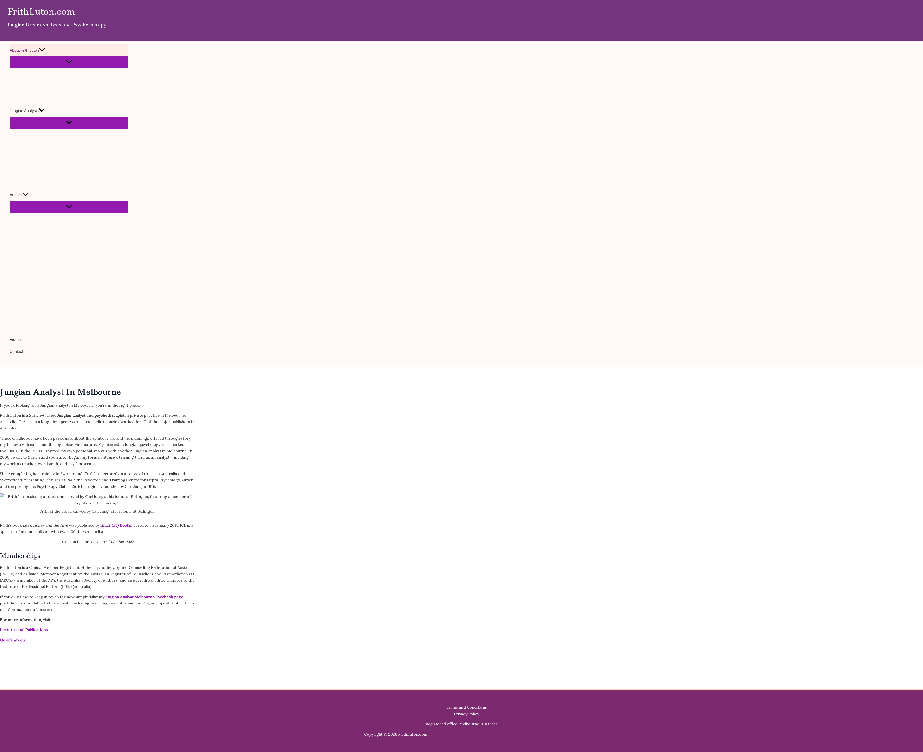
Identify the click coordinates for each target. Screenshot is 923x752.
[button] (42, 50)
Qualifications (12, 640)
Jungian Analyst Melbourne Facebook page (144, 596)
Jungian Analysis (24, 111)
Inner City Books (115, 525)
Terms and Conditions (466, 707)
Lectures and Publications (24, 629)
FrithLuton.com (41, 12)
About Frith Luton (24, 50)
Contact (16, 351)
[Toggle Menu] (69, 62)
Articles (16, 195)
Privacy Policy (466, 713)
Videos (16, 339)
